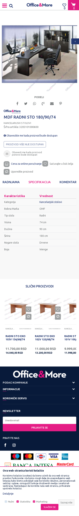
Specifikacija (39, 182)
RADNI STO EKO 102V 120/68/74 (45, 338)
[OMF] (12, 111)
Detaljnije (8, 493)
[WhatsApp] (34, 103)
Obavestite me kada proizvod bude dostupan (32, 135)
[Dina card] (41, 456)
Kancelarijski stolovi (17, 123)
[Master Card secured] (66, 466)
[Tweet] (25, 103)
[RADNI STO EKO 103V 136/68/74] (18, 309)
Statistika (25, 501)
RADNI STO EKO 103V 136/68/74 (16, 338)
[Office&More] (39, 5)
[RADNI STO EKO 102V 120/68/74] (48, 309)
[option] (39, 54)
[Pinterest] (60, 103)
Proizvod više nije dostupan (25, 144)
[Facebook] (17, 103)
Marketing (41, 501)
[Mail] (52, 103)
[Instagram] (14, 445)
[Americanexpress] (64, 456)
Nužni (11, 501)
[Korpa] (73, 5)
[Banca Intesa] (29, 466)
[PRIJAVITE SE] (39, 420)
